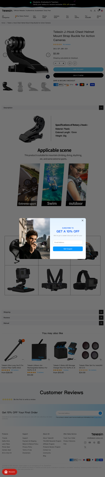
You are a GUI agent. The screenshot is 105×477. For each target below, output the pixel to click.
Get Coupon (68, 249)
